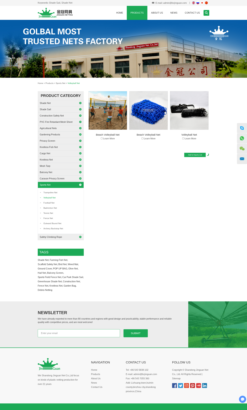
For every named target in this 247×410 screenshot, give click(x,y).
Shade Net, (43, 260)
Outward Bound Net (52, 223)
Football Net (48, 203)
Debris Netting (45, 290)
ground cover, (45, 268)
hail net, (42, 273)
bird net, (62, 264)
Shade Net (66, 3)
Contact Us (192, 13)
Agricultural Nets (48, 128)
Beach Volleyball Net (107, 134)
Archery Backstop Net (53, 228)
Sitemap (176, 378)
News (173, 13)
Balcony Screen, (55, 273)
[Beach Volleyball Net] (108, 110)
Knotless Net (46, 159)
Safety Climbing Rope (51, 237)
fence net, (43, 286)
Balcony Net (46, 172)
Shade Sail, (55, 3)
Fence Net (48, 218)
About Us (157, 13)
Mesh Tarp (45, 166)
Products (137, 13)
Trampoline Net (50, 192)
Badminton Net (50, 208)
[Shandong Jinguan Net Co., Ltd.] (55, 13)
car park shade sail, (73, 277)
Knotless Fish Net (49, 147)
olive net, (73, 268)
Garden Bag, (70, 286)
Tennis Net (48, 213)
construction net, (71, 281)
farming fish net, (59, 260)
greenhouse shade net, (50, 281)
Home (119, 13)
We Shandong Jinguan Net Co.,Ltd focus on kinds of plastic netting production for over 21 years (58, 379)
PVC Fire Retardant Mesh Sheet (56, 122)
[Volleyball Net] (189, 110)
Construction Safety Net (52, 115)
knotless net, (56, 286)
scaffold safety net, (48, 264)
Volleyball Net (74, 83)
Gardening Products (50, 134)
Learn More (109, 138)
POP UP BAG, (60, 268)
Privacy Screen (47, 141)
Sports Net (60, 83)
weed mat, (73, 264)
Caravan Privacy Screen (52, 178)
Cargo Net (45, 153)
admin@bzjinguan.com (175, 3)
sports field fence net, (50, 277)
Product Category (61, 95)
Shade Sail (45, 109)
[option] (123, 49)
